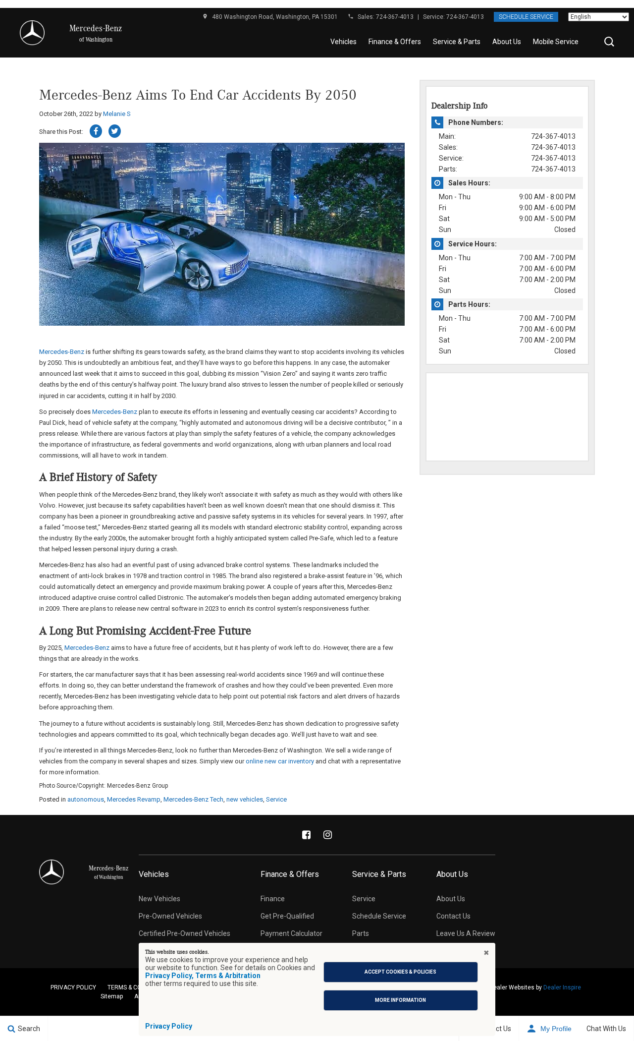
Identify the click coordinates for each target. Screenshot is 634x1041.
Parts (360, 933)
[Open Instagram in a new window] (327, 834)
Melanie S (117, 113)
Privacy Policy (168, 1026)
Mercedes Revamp (133, 799)
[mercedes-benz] (32, 32)
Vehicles (343, 42)
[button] (609, 41)
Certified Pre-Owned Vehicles (184, 933)
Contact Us (453, 916)
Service (276, 799)
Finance (273, 899)
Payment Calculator (291, 933)
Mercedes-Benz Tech (193, 799)
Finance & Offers (395, 42)
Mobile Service (556, 42)
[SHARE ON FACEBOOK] (96, 131)
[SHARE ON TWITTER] (114, 131)
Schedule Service (526, 16)
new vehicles (244, 799)
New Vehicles (159, 899)
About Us (506, 42)
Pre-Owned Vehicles (170, 916)
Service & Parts (456, 42)
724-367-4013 (395, 16)
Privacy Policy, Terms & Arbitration (203, 976)
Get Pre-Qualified (287, 916)
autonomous (85, 799)
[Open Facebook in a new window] (306, 834)
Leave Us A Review (465, 933)
